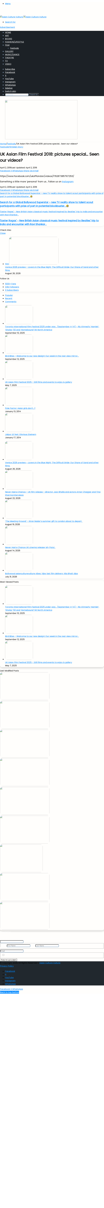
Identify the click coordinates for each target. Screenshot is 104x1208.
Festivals (14, 48)
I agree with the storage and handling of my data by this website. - (46, 955)
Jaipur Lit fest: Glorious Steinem (20, 434)
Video (8, 64)
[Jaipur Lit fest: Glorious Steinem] (19, 431)
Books (8, 38)
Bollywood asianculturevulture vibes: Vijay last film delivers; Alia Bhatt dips (41, 573)
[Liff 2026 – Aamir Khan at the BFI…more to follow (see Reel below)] (21, 871)
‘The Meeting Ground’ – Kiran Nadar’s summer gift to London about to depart (44, 521)
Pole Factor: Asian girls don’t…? (20, 408)
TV (6, 60)
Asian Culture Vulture (49, 962)
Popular (9, 295)
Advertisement (7, 27)
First (4, 945)
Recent (8, 298)
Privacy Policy (78, 955)
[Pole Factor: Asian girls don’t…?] (19, 405)
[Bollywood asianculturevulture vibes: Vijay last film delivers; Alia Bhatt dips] (19, 570)
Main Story (18, 146)
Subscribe (10, 69)
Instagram (68, 181)
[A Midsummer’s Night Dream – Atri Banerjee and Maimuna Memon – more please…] (24, 900)
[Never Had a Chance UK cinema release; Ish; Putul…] (19, 544)
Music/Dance (12, 54)
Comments (10, 301)
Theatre (9, 57)
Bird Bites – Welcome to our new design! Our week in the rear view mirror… (42, 355)
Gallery (9, 51)
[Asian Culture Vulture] (23, 16)
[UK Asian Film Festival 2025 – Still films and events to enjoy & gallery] (19, 378)
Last (33, 945)
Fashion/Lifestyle (14, 41)
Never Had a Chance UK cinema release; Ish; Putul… (30, 547)
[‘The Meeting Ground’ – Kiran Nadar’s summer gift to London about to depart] (19, 518)
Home (8, 32)
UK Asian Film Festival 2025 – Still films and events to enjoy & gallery (38, 382)
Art (7, 35)
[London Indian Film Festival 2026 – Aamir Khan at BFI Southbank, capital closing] (24, 928)
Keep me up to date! (8, 960)
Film (7, 45)
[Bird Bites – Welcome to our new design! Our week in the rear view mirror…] (19, 352)
